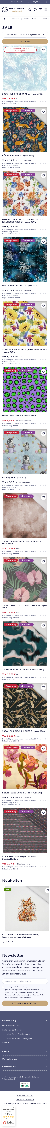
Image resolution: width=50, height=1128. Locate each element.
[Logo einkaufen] (13, 10)
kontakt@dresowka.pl (25, 1099)
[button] (25, 1020)
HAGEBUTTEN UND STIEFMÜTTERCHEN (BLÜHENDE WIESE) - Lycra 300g (23, 220)
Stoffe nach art (30, 19)
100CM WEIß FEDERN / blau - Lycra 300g (22, 94)
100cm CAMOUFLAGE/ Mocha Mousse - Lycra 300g (22, 542)
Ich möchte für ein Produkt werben (16, 1034)
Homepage (15, 19)
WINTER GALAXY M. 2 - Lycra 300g (19, 285)
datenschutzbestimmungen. (21, 997)
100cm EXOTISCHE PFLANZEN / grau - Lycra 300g (24, 606)
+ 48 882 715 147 (25, 1095)
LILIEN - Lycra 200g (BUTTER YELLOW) (22, 793)
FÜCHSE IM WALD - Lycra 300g (18, 155)
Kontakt (5, 1042)
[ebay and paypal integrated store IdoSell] (25, 1085)
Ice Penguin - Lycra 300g (14, 477)
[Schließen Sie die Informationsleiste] (46, 2)
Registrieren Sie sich (25, 1003)
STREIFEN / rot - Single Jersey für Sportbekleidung (19, 857)
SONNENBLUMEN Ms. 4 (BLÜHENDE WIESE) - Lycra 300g (24, 350)
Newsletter (12, 955)
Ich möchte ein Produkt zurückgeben (17, 1038)
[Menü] (46, 10)
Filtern (25, 41)
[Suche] (30, 10)
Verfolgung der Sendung (12, 1029)
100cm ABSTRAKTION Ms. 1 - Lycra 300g (23, 669)
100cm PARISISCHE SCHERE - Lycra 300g (23, 731)
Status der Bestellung (11, 1025)
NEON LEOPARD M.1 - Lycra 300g (19, 415)
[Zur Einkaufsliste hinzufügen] (43, 50)
